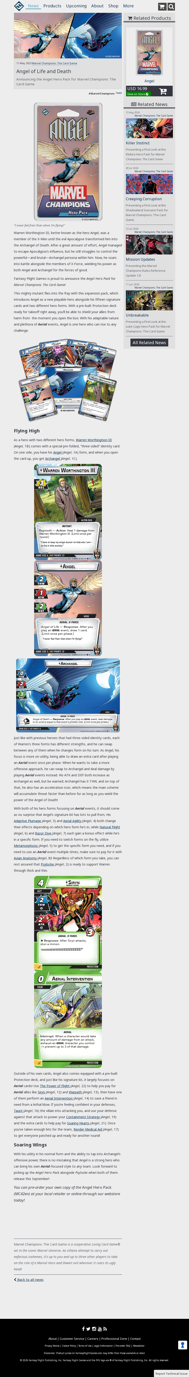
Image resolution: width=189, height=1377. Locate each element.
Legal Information (103, 1345)
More (128, 6)
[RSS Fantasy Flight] (105, 1329)
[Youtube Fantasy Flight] (100, 1329)
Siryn (41, 1092)
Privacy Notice (52, 1345)
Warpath (75, 1092)
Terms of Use (85, 1345)
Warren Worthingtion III (94, 440)
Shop (113, 6)
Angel (57, 452)
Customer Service (72, 1339)
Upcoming (76, 6)
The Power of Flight (55, 1086)
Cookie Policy (69, 1345)
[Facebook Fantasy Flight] (84, 1329)
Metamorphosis (26, 845)
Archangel (52, 458)
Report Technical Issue (172, 1373)
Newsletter (139, 1345)
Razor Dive (43, 833)
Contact (135, 1339)
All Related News (149, 342)
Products (52, 6)
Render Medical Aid (88, 1129)
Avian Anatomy (25, 858)
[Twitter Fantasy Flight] (89, 1329)
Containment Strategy (83, 1117)
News (33, 6)
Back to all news (30, 1279)
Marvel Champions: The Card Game (54, 63)
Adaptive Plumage (27, 821)
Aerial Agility (72, 821)
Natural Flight (110, 827)
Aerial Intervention (59, 1098)
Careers (92, 1339)
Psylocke (47, 864)
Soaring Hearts (78, 1123)
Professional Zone (114, 1339)
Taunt (18, 1110)
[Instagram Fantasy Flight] (95, 1329)
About (97, 6)
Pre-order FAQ (122, 1345)
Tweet (119, 92)
